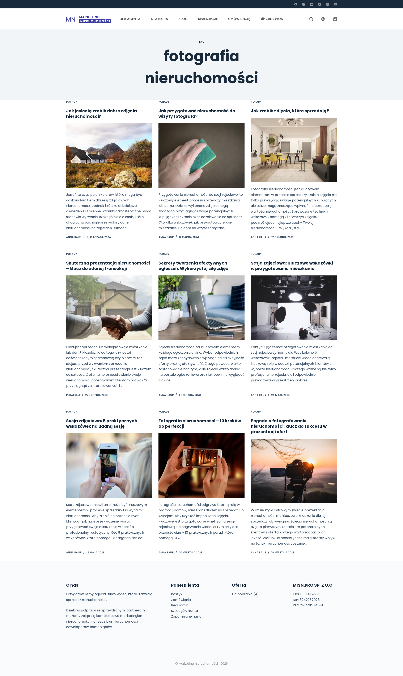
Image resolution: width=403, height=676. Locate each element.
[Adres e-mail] (335, 4)
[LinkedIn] (311, 4)
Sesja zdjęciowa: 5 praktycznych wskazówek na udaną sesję (101, 423)
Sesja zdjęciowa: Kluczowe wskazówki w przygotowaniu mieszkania (292, 265)
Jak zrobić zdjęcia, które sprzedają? (290, 111)
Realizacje (208, 18)
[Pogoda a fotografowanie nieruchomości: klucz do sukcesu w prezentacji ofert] (294, 471)
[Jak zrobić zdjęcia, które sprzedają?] (294, 150)
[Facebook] (295, 4)
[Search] (311, 19)
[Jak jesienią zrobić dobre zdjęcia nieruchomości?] (109, 155)
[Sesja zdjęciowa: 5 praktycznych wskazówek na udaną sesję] (109, 465)
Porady (71, 101)
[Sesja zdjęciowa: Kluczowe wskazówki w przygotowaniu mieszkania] (294, 307)
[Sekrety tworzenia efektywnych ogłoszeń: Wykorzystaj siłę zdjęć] (201, 307)
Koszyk (176, 594)
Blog (183, 18)
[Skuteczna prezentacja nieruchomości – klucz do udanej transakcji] (109, 307)
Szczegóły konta (184, 610)
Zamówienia (181, 599)
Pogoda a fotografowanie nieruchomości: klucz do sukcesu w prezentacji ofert (289, 426)
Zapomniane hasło (186, 616)
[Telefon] (327, 4)
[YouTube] (319, 4)
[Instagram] (303, 4)
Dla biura (159, 18)
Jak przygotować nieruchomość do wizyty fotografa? (196, 113)
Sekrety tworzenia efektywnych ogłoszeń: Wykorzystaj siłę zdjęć (193, 265)
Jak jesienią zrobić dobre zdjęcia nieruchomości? (101, 113)
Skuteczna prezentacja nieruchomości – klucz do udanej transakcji (108, 265)
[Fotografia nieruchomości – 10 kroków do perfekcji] (201, 465)
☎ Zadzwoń (272, 18)
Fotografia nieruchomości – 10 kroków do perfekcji (199, 423)
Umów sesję (239, 18)
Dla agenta (130, 18)
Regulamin (179, 605)
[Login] (323, 19)
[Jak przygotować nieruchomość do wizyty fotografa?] (201, 155)
